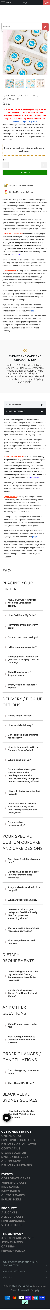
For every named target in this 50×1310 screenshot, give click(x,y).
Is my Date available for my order (23, 626)
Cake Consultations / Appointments (19, 673)
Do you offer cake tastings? (23, 637)
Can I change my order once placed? (23, 1072)
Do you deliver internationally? (16, 824)
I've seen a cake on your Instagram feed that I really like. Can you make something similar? (22, 914)
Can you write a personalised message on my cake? (23, 929)
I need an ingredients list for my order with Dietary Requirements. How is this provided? (23, 976)
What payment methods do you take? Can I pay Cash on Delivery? (23, 659)
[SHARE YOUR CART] (7, 1118)
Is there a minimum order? (22, 647)
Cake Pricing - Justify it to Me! (22, 1025)
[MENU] (1, 2)
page (33, 311)
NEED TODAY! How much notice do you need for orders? (22, 602)
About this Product (15, 411)
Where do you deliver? (20, 715)
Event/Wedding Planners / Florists (22, 686)
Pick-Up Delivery (13, 405)
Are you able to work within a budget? (24, 889)
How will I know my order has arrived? (24, 792)
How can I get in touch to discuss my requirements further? (21, 1039)
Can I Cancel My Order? (21, 1083)
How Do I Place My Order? (22, 615)
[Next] (45, 52)
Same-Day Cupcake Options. (25, 121)
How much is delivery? (20, 725)
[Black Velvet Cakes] (25, 2)
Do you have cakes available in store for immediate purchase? (23, 874)
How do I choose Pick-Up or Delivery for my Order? (23, 749)
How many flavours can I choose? (21, 942)
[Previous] (4, 52)
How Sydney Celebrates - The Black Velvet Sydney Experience (22, 1114)
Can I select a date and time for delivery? (23, 736)
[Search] (45, 27)
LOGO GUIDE (16, 255)
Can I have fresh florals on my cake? (24, 861)
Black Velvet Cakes (22, 1286)
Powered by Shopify (28, 1290)
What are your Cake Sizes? (22, 899)
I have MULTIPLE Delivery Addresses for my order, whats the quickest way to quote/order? (22, 808)
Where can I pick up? (19, 759)
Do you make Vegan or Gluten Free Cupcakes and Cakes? (22, 992)
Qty (4, 160)
